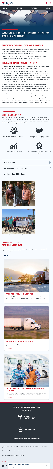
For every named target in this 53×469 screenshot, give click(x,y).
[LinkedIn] (3, 466)
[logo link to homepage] (7, 3)
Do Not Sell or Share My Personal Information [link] (13, 450)
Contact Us (36, 446)
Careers (48, 8)
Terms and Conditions (25, 446)
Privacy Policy (5, 446)
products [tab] (5, 8)
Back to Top (5, 462)
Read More (9, 301)
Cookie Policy (14, 446)
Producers (34, 8)
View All (6, 255)
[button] (46, 465)
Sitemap (4, 447)
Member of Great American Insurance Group (26, 439)
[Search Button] (47, 3)
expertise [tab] (19, 8)
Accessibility (44, 446)
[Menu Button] (50, 3)
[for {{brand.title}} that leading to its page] (26, 418)
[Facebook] (6, 466)
